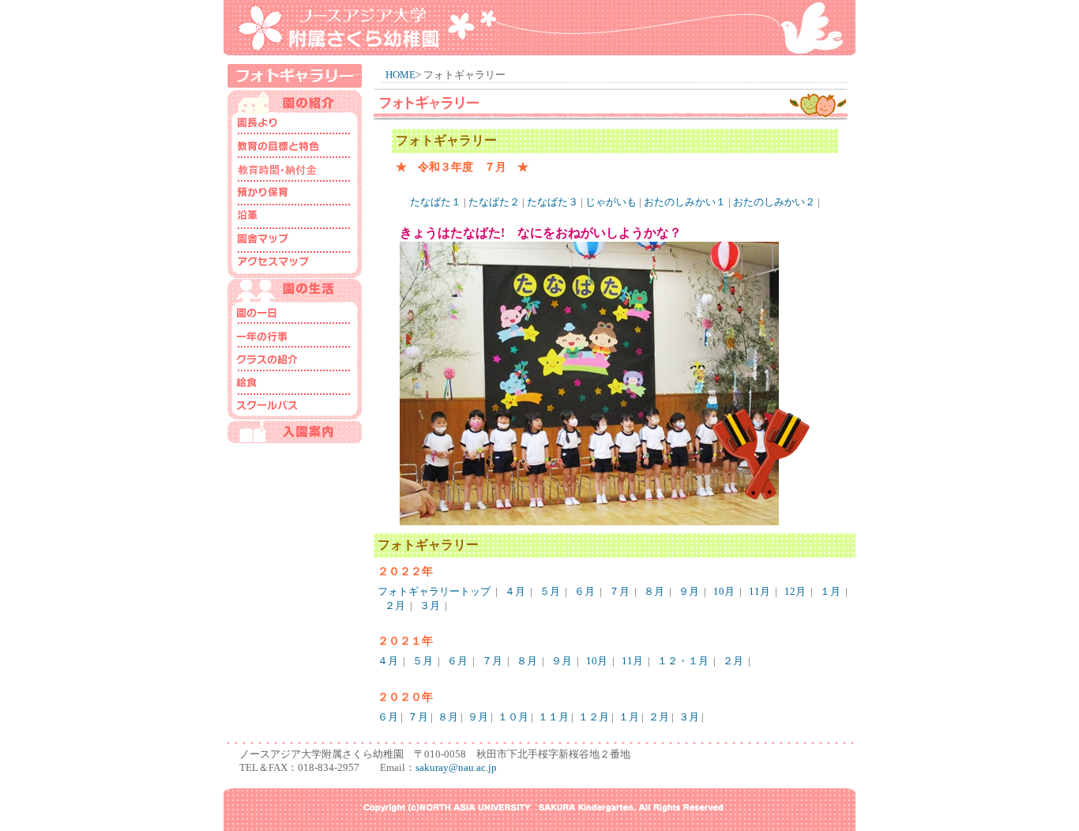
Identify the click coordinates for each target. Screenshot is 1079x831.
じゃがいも (611, 202)
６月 (584, 591)
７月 (619, 591)
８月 (654, 591)
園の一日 (294, 313)
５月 (550, 591)
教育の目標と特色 (294, 148)
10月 (724, 591)
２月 (395, 605)
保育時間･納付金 (294, 171)
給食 (294, 385)
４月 (515, 591)
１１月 (553, 717)
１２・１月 (683, 661)
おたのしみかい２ (774, 202)
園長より (294, 124)
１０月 (513, 717)
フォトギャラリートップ (434, 591)
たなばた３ (552, 202)
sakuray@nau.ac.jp (456, 767)
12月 (795, 591)
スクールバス (294, 408)
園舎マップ (294, 242)
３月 (429, 605)
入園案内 (294, 432)
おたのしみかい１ (685, 202)
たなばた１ (435, 202)
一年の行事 (294, 337)
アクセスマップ (294, 266)
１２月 (593, 717)
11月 (759, 591)
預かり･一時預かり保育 (294, 195)
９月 (689, 591)
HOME (400, 75)
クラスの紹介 (294, 361)
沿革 (294, 219)
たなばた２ (494, 202)
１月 (830, 591)
